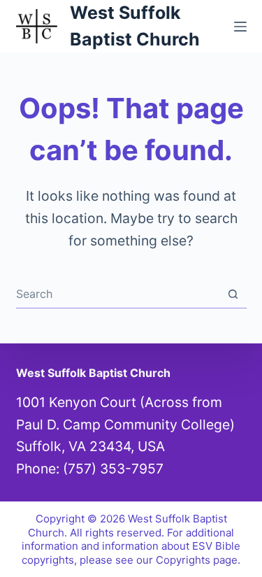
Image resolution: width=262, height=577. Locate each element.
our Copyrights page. (188, 560)
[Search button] (233, 294)
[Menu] (240, 26)
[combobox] (117, 294)
